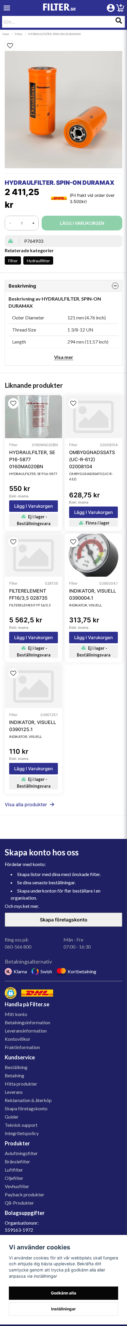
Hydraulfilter (38, 260)
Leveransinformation (26, 1030)
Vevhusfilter (17, 1186)
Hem (5, 34)
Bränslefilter (17, 1161)
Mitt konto (16, 1014)
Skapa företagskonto (63, 920)
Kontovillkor (17, 1039)
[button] (63, 45)
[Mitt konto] (110, 8)
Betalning (14, 1075)
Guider (12, 1116)
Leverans (14, 1092)
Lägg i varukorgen (33, 506)
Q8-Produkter (19, 1202)
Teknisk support (21, 1125)
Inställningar (63, 1309)
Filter (18, 34)
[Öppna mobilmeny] (7, 8)
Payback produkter (24, 1194)
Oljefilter (14, 1178)
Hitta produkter (21, 1083)
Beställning (16, 1067)
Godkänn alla (63, 1293)
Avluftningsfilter (21, 1153)
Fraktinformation (22, 1047)
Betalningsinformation (27, 1022)
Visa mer (63, 357)
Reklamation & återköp (28, 1100)
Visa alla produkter (26, 804)
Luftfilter (14, 1169)
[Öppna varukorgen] (120, 8)
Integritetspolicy (22, 1133)
